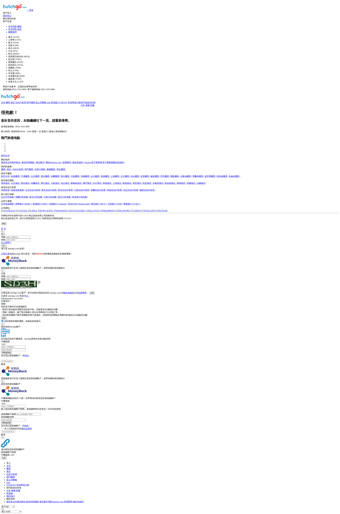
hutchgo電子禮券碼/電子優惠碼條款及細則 (104, 162)
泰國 (87, 105)
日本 (83, 105)
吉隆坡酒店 (158, 183)
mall (49, 102)
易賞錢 (54, 102)
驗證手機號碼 (7, 361)
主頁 (3, 102)
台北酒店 (15, 183)
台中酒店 (97, 183)
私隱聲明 (66, 162)
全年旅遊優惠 (7, 204)
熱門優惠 (31, 102)
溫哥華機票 (210, 176)
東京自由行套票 (49, 190)
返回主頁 (5, 155)
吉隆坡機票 (186, 176)
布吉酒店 (65, 183)
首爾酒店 (35, 183)
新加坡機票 (222, 176)
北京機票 (125, 176)
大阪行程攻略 (50, 197)
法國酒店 (201, 183)
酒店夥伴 (40, 162)
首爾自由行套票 (98, 190)
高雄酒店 (107, 183)
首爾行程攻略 (22, 197)
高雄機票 (105, 176)
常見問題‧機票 (15, 26)
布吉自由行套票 (131, 190)
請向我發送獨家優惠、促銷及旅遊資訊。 (23, 321)
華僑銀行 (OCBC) (131, 204)
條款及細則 (26, 428)
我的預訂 (10, 496)
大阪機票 (75, 176)
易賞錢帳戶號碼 (8, 414)
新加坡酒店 (170, 183)
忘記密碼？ (6, 242)
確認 (4, 224)
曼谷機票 (45, 176)
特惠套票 (5, 190)
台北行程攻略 (7, 197)
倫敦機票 (155, 176)
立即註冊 (5, 254)
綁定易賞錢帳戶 (8, 432)
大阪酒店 (55, 183)
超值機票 (15, 176)
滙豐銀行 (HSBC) (23, 204)
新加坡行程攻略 (80, 197)
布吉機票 (135, 176)
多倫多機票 (234, 176)
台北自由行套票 (33, 190)
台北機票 (35, 176)
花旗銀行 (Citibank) (58, 204)
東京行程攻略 (64, 197)
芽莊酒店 (137, 183)
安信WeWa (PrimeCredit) (79, 204)
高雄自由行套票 (114, 190)
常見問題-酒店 (15, 29)
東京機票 (65, 176)
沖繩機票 (85, 176)
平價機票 (25, 176)
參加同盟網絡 (28, 162)
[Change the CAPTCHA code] (38, 282)
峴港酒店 (127, 183)
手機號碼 (5, 341)
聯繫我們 (12, 32)
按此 (26, 355)
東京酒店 (45, 183)
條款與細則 (78, 162)
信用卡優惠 (40, 169)
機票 (8, 102)
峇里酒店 (147, 183)
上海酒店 (117, 183)
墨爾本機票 (198, 176)
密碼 (3, 240)
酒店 (13, 102)
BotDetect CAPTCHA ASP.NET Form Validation (19, 288)
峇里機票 (145, 176)
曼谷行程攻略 (36, 197)
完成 (4, 458)
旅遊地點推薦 (17, 190)
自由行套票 (21, 102)
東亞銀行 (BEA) (98, 204)
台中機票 (95, 176)
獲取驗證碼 (6, 353)
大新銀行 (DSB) (114, 204)
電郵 (3, 237)
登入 (4, 246)
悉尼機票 (164, 176)
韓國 (92, 105)
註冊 (92, 293)
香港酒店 (5, 183)
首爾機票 (55, 176)
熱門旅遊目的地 (88, 102)
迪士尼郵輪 (41, 102)
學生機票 (61, 169)
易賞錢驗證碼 (7, 417)
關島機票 (174, 176)
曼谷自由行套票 (65, 190)
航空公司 (5, 176)
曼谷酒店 (25, 183)
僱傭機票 (51, 169)
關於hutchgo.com (53, 162)
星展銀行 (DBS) (40, 204)
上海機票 (115, 176)
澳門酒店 (87, 183)
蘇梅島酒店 (76, 183)
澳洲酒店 (181, 183)
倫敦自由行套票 (147, 190)
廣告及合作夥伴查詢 (11, 162)
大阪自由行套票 (82, 190)
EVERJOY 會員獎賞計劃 (69, 102)
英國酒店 (191, 183)
